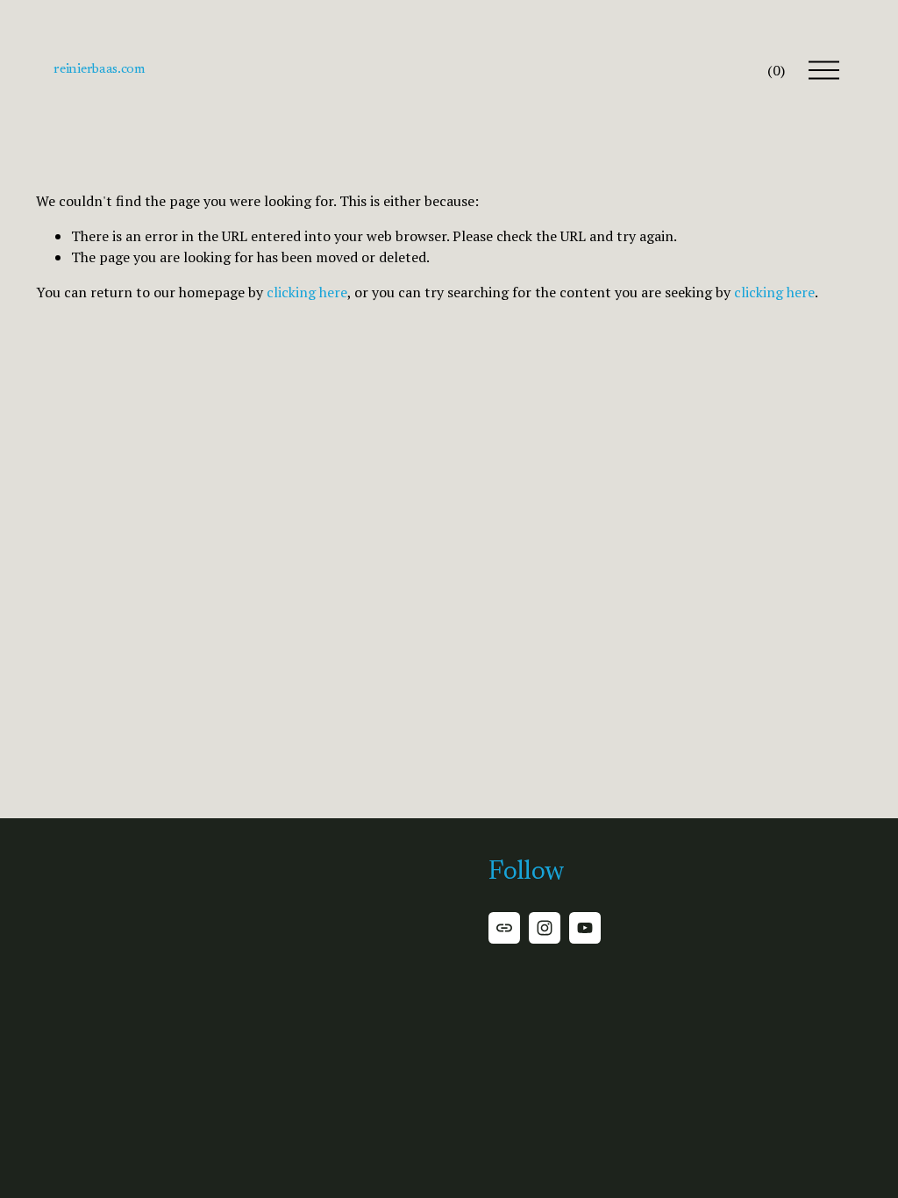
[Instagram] (544, 928)
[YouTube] (585, 928)
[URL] (504, 928)
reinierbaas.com (99, 69)
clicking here (307, 292)
